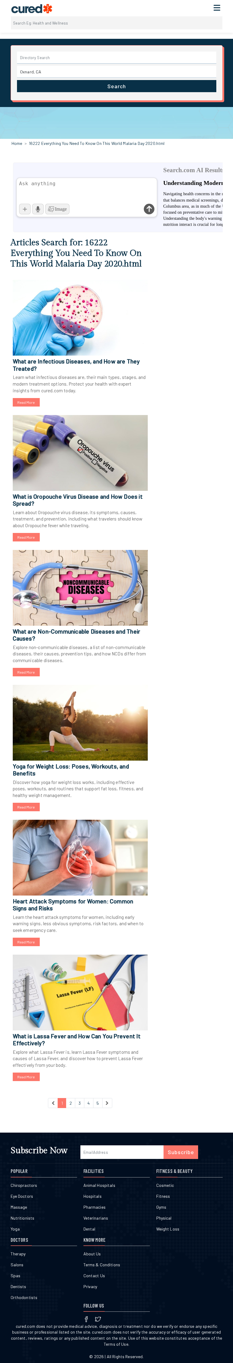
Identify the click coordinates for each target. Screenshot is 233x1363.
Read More (26, 402)
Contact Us (94, 1275)
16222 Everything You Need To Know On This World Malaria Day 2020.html (97, 143)
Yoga (15, 1228)
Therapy (18, 1253)
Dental (89, 1228)
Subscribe (181, 1152)
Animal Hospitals (99, 1185)
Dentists (18, 1286)
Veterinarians (95, 1218)
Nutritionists (23, 1218)
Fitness (163, 1196)
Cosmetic (165, 1185)
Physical (164, 1218)
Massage (19, 1207)
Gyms (161, 1207)
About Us (92, 1253)
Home (17, 143)
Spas (16, 1275)
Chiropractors (24, 1185)
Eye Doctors (22, 1196)
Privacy (90, 1286)
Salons (17, 1264)
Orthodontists (24, 1297)
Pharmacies (94, 1207)
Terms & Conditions (101, 1264)
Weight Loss (168, 1228)
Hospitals (92, 1196)
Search (116, 86)
